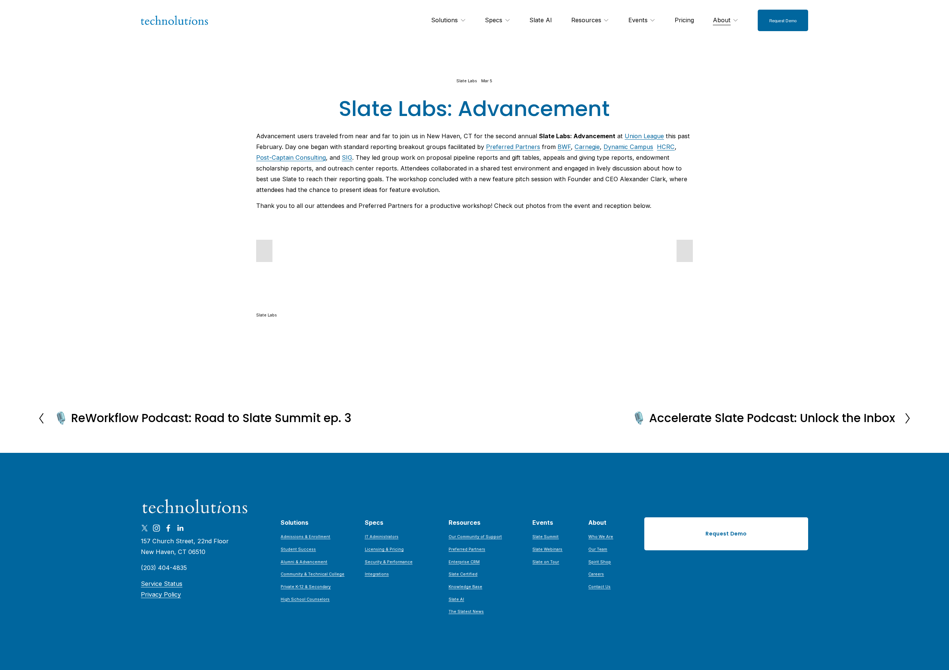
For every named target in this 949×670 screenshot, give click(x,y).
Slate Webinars (547, 549)
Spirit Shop (599, 561)
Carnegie (587, 146)
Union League (644, 136)
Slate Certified (463, 574)
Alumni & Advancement (304, 561)
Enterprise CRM (464, 561)
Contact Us (599, 586)
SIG (347, 157)
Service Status (161, 583)
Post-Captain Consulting (291, 157)
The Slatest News (466, 611)
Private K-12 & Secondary (306, 586)
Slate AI (540, 20)
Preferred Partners (513, 146)
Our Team (597, 549)
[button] (264, 251)
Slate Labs (466, 80)
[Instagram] (156, 528)
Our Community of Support (475, 536)
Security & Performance (389, 561)
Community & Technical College (312, 574)
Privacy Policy (161, 594)
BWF (564, 146)
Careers (596, 574)
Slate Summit (545, 536)
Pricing (684, 20)
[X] (144, 528)
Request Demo (783, 20)
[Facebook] (168, 528)
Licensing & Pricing (384, 549)
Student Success (298, 549)
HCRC (666, 146)
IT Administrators (382, 536)
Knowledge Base (465, 586)
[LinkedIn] (180, 528)
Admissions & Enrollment (305, 536)
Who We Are (600, 536)
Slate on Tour (545, 561)
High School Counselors (305, 599)
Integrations (377, 574)
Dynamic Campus (628, 146)
